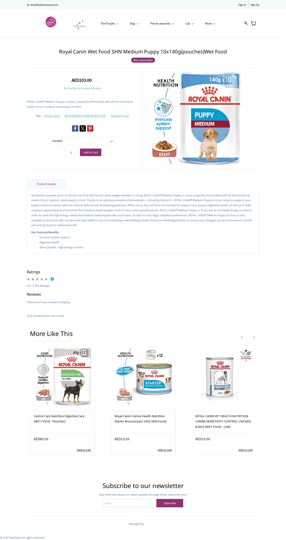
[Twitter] (83, 128)
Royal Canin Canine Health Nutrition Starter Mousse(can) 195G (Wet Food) (141, 418)
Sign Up (254, 4)
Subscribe (170, 503)
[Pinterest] (90, 128)
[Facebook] (75, 128)
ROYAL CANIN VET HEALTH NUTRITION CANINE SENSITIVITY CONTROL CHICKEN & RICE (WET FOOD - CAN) (223, 421)
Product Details (46, 184)
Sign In (242, 4)
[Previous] (242, 338)
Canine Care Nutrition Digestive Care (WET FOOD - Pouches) (59, 418)
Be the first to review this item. (83, 88)
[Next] (254, 338)
